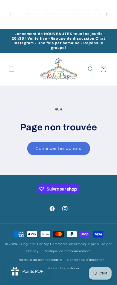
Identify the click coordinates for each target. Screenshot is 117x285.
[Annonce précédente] (10, 14)
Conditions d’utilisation (86, 259)
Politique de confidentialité (40, 259)
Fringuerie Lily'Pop (34, 244)
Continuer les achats (58, 148)
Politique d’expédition (61, 268)
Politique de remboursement (67, 251)
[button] (11, 69)
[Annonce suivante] (107, 14)
